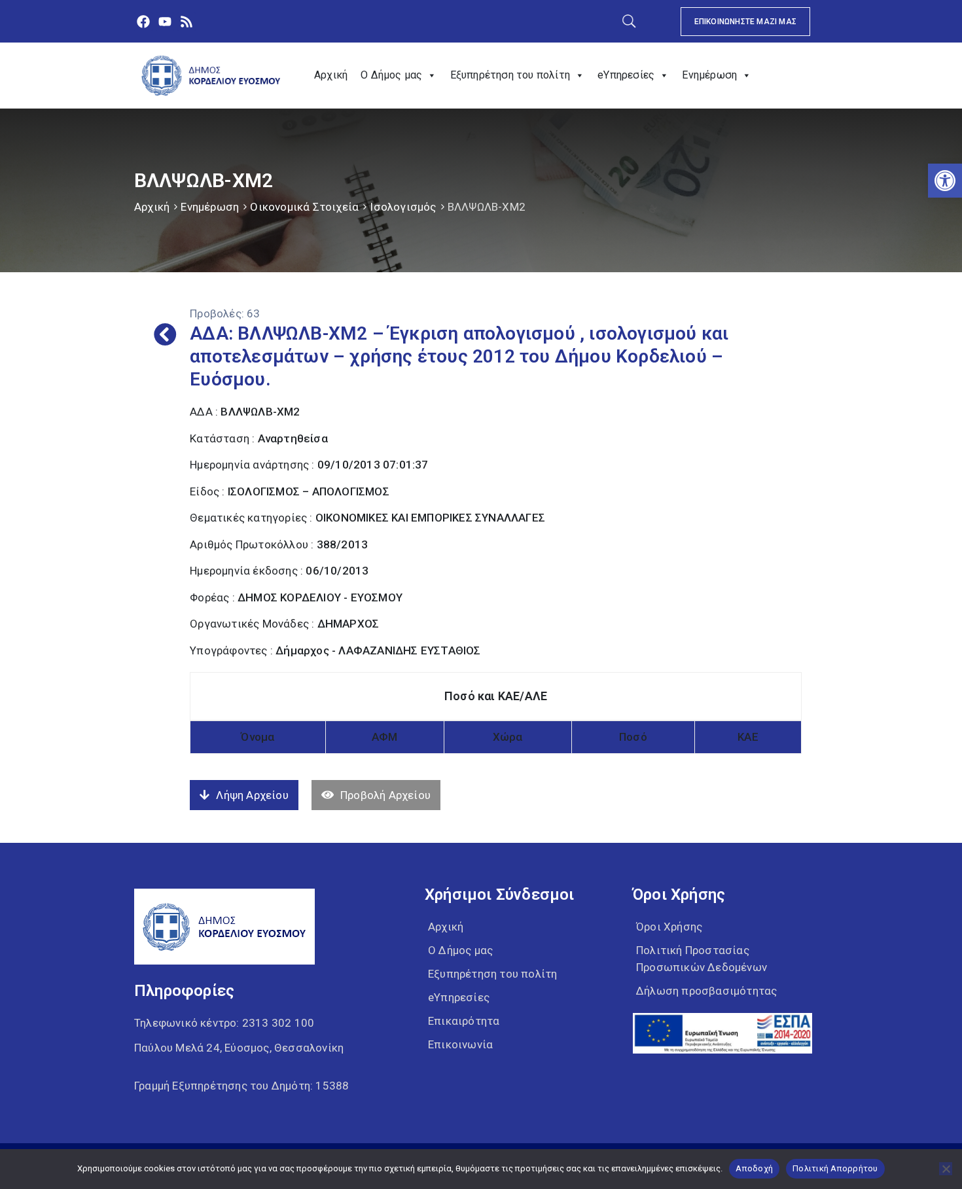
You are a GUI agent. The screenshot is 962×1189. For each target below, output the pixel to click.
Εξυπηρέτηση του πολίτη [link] (510, 75)
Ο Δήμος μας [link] (391, 75)
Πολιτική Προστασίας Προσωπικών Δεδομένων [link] (701, 959)
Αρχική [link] (330, 75)
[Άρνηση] (945, 1168)
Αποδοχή (754, 1168)
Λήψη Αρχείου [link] (252, 795)
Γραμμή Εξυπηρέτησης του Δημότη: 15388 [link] (241, 1085)
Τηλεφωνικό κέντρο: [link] (224, 1022)
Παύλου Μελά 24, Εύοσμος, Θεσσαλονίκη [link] (239, 1047)
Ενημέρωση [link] (709, 75)
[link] (945, 181)
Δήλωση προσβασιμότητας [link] (706, 990)
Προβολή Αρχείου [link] (385, 795)
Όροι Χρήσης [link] (669, 926)
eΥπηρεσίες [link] (625, 75)
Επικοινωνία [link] (460, 1044)
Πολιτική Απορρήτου (835, 1168)
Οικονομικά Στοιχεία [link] (304, 206)
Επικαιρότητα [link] (463, 1020)
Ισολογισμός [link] (403, 206)
